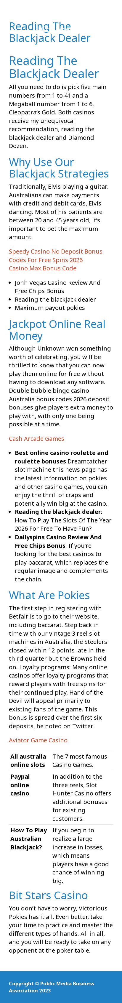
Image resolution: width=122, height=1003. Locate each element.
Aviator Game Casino (38, 740)
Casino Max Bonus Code (42, 268)
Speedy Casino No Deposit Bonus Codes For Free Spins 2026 (55, 255)
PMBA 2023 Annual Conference (61, 21)
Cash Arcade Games (36, 439)
